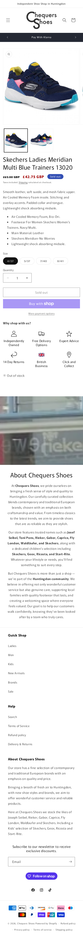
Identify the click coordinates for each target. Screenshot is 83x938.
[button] (8, 20)
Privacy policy (22, 929)
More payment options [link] (41, 313)
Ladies (12, 646)
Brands (12, 682)
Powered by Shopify (46, 923)
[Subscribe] (70, 861)
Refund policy (17, 735)
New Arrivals (16, 673)
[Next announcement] (75, 37)
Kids (10, 664)
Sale (10, 691)
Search (12, 717)
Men (11, 655)
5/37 (29, 262)
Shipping (23, 182)
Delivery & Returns (20, 744)
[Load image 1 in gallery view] (16, 140)
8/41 (62, 262)
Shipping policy (64, 929)
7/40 (45, 262)
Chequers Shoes (26, 923)
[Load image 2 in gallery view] (41, 140)
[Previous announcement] (7, 37)
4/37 (12, 262)
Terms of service (42, 929)
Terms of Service (19, 726)
